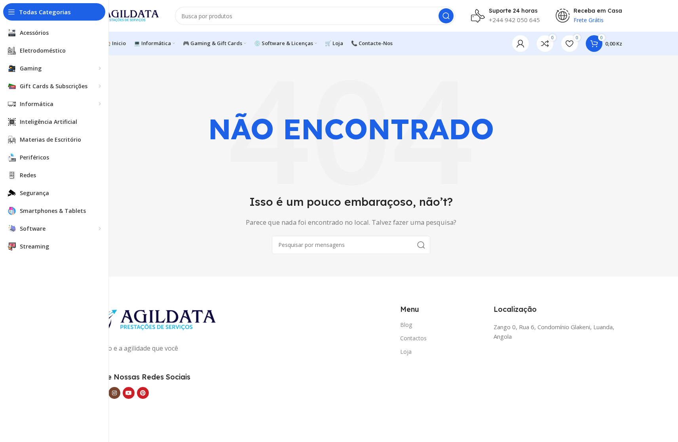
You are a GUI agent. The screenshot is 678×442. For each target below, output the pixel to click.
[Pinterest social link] (143, 393)
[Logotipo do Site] (119, 15)
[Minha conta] (520, 43)
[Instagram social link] (114, 393)
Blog (406, 324)
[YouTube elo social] (129, 393)
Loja (406, 351)
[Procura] (446, 15)
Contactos (413, 338)
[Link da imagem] (148, 319)
